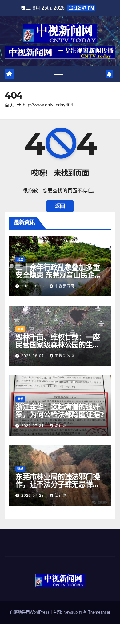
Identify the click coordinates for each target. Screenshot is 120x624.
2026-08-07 (33, 356)
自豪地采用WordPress (30, 612)
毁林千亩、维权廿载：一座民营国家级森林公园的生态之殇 (57, 345)
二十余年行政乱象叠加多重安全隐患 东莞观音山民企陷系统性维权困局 (58, 275)
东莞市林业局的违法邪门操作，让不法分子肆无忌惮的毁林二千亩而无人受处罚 (57, 484)
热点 (20, 329)
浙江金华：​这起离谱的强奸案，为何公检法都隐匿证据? (59, 410)
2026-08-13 (33, 286)
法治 (20, 399)
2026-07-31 (33, 426)
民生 (20, 259)
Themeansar (99, 612)
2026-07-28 (33, 495)
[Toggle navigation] (58, 74)
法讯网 (61, 426)
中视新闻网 (65, 286)
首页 (9, 104)
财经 (20, 468)
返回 (60, 206)
